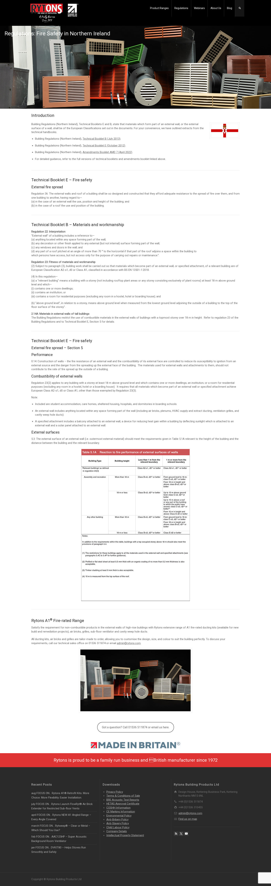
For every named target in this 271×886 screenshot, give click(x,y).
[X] (181, 833)
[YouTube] (186, 833)
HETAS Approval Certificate (122, 803)
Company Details (116, 831)
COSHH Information (118, 807)
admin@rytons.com (129, 643)
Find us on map (187, 819)
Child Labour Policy (117, 827)
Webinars (199, 8)
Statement (125, 835)
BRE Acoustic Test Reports (122, 799)
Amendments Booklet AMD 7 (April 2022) (107, 152)
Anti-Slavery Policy (117, 823)
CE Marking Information (120, 811)
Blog (229, 8)
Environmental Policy (118, 815)
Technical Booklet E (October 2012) (104, 145)
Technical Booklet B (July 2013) (101, 138)
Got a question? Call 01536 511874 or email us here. (135, 727)
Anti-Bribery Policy (117, 819)
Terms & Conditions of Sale (123, 795)
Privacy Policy (114, 792)
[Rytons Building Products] (54, 12)
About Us (216, 8)
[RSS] (176, 833)
